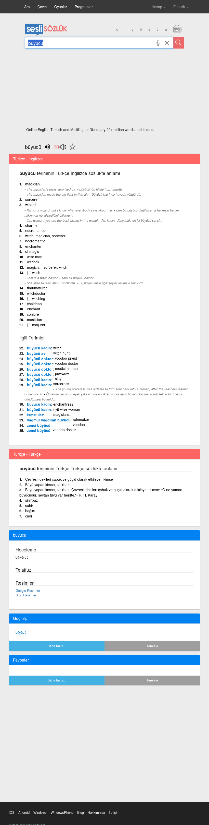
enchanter (33, 246)
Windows (40, 812)
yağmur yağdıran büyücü (49, 419)
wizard (30, 204)
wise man (34, 256)
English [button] (179, 6)
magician (32, 183)
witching (38, 298)
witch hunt (61, 353)
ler (35, 414)
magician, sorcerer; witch (47, 267)
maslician (34, 319)
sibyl (58, 378)
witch (36, 272)
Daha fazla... (56, 645)
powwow (62, 373)
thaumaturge (37, 287)
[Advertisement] (104, 89)
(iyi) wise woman (66, 409)
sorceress (61, 383)
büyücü (21, 632)
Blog (80, 812)
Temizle (152, 645)
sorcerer (32, 199)
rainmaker (81, 419)
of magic (32, 251)
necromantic (35, 240)
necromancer (36, 230)
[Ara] (178, 43)
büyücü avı (36, 353)
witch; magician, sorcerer (45, 235)
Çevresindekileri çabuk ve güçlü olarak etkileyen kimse (69, 479)
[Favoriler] (71, 149)
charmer (32, 225)
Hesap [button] (157, 6)
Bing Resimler (26, 595)
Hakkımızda (96, 812)
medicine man (66, 368)
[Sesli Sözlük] (46, 34)
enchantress (63, 404)
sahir (29, 505)
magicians (61, 414)
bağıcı (30, 510)
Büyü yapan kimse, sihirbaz (47, 484)
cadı (28, 515)
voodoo (79, 424)
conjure (33, 314)
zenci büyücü (38, 425)
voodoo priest (66, 358)
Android (24, 812)
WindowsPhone (62, 812)
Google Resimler (28, 590)
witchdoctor (36, 293)
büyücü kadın (39, 347)
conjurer (38, 324)
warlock (33, 261)
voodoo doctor (66, 363)
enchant (33, 308)
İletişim (114, 812)
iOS (12, 812)
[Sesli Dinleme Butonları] (60, 148)
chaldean (34, 303)
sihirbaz (31, 500)
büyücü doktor (40, 358)
